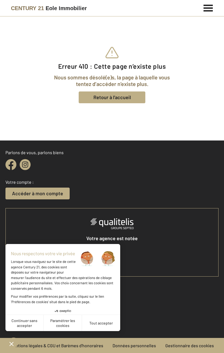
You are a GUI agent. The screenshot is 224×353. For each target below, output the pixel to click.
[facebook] (10, 164)
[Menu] (208, 7)
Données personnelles (134, 345)
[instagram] (25, 164)
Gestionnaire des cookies (189, 345)
